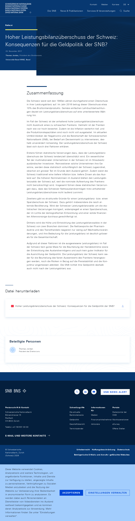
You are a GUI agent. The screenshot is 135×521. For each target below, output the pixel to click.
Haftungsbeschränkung (103, 449)
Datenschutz (123, 449)
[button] (126, 5)
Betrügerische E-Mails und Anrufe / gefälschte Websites (102, 455)
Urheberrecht (83, 449)
